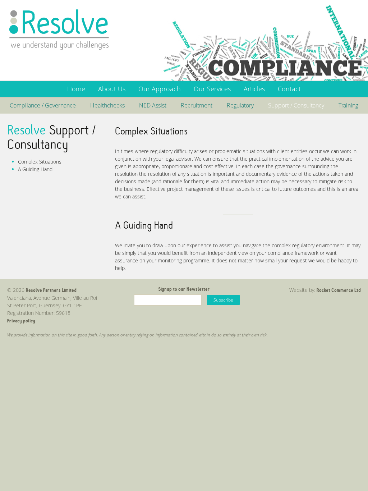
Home (76, 88)
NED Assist (152, 105)
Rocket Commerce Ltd (339, 290)
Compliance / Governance (43, 105)
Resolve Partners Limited (51, 290)
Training (348, 105)
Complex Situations (39, 161)
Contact (289, 88)
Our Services (212, 88)
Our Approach (159, 88)
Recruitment (196, 105)
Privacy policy (21, 321)
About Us (111, 88)
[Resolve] (59, 29)
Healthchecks (107, 105)
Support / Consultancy (296, 105)
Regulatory (240, 105)
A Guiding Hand (35, 169)
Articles (254, 88)
